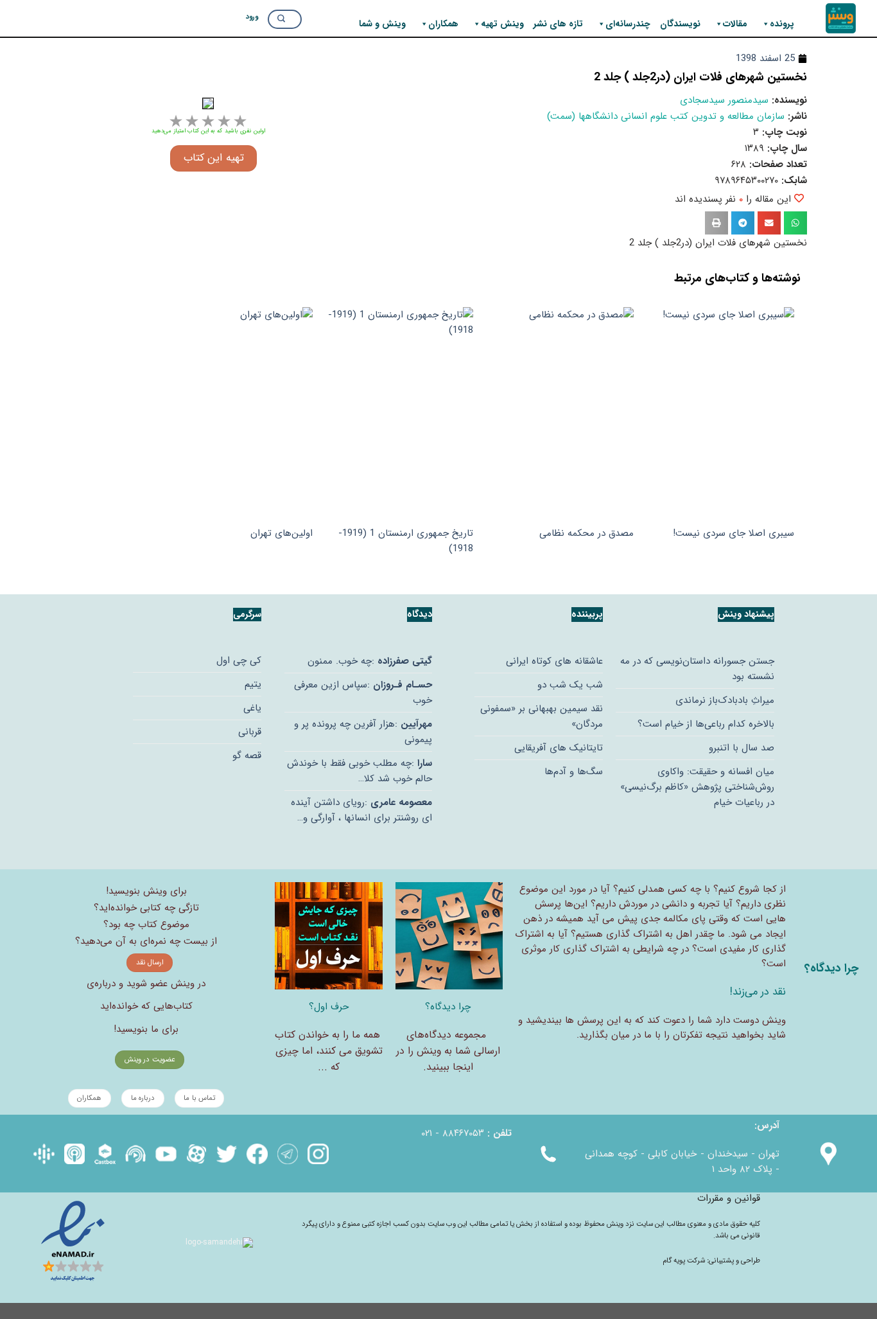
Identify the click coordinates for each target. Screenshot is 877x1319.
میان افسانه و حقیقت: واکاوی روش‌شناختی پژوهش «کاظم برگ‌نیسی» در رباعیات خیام (697, 787)
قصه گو (246, 755)
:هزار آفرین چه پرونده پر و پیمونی (363, 731)
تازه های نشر (558, 24)
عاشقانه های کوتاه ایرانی (554, 661)
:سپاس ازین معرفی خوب (363, 692)
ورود (252, 16)
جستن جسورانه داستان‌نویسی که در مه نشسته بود (697, 668)
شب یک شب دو (570, 685)
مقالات (735, 24)
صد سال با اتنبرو (741, 748)
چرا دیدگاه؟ (448, 1006)
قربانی (249, 731)
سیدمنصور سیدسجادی (724, 100)
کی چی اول (238, 660)
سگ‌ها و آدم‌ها (573, 771)
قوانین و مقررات (728, 1198)
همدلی (651, 889)
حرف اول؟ (329, 1006)
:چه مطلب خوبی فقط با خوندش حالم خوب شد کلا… (359, 771)
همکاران (443, 24)
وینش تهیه (502, 24)
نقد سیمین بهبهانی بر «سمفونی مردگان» (541, 716)
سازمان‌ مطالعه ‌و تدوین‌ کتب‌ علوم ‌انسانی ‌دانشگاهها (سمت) (666, 116)
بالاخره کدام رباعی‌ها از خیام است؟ (706, 724)
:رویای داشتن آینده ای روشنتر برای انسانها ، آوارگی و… (361, 810)
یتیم (253, 684)
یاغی (252, 708)
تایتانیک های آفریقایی (558, 748)
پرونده (782, 24)
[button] (795, 223)
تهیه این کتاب (214, 158)
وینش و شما (382, 24)
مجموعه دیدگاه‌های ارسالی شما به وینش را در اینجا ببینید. (448, 1051)
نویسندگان (680, 24)
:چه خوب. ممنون (370, 661)
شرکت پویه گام (685, 1260)
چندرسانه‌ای (627, 24)
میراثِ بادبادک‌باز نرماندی (724, 700)
